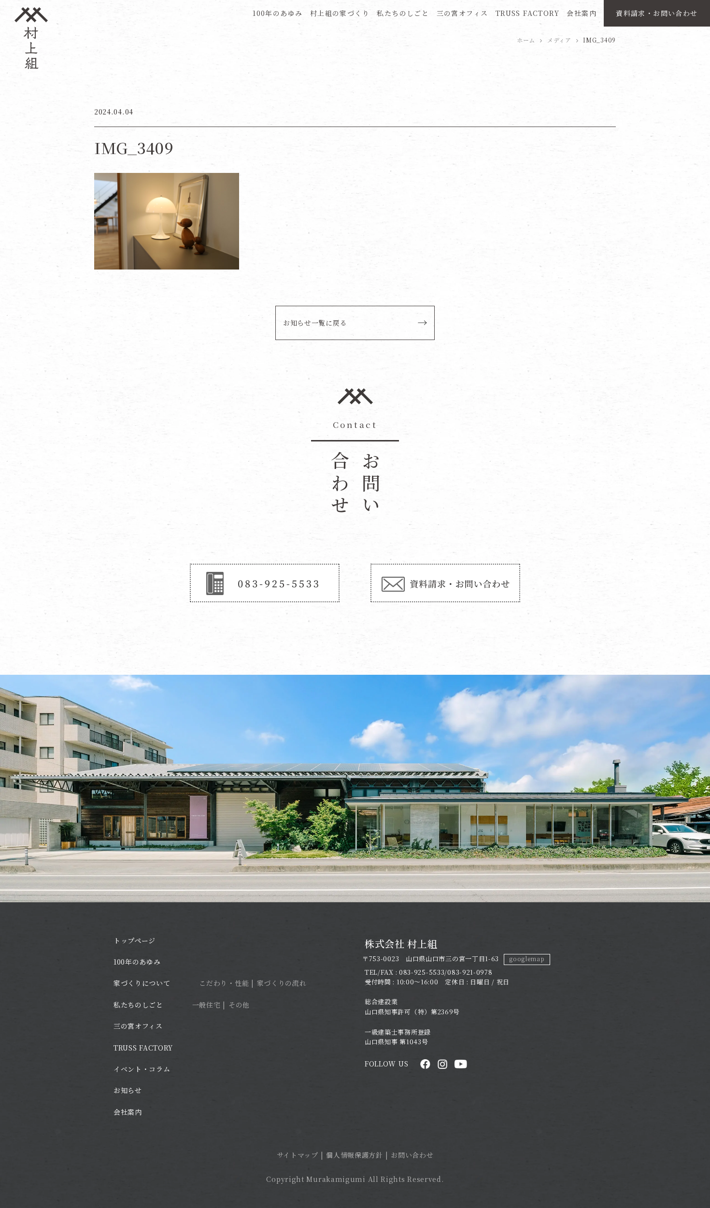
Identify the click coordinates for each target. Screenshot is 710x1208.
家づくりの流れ (282, 983)
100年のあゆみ (277, 13)
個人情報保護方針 (354, 1155)
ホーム (526, 40)
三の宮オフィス (462, 13)
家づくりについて (142, 983)
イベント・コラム (142, 1069)
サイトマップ (297, 1155)
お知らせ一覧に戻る (315, 322)
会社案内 (581, 13)
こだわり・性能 (224, 983)
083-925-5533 (421, 972)
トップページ (135, 940)
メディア (559, 40)
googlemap (526, 958)
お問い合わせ (412, 1155)
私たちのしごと (403, 13)
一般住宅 (206, 1004)
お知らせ (128, 1090)
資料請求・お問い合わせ (656, 13)
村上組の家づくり (339, 13)
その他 (239, 1004)
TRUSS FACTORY (527, 13)
